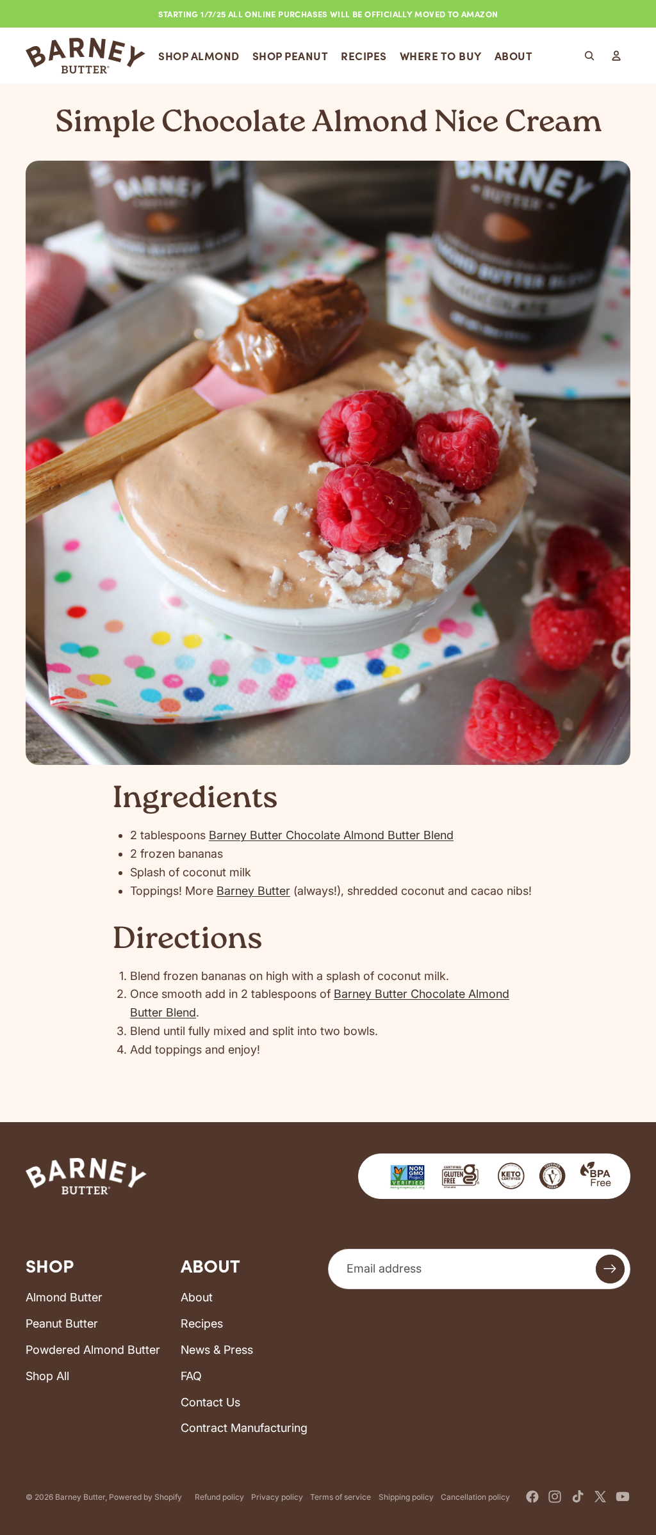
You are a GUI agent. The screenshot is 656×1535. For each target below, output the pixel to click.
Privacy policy (277, 1497)
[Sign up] (610, 1269)
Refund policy (219, 1497)
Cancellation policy (475, 1497)
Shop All (47, 1376)
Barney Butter (253, 890)
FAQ (191, 1376)
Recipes (202, 1323)
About (197, 1297)
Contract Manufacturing (244, 1428)
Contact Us (210, 1402)
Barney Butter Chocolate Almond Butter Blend (331, 835)
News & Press (217, 1349)
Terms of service (340, 1497)
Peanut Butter (62, 1323)
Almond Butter (64, 1297)
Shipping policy (406, 1497)
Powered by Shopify (145, 1497)
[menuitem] (199, 56)
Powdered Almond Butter (93, 1349)
